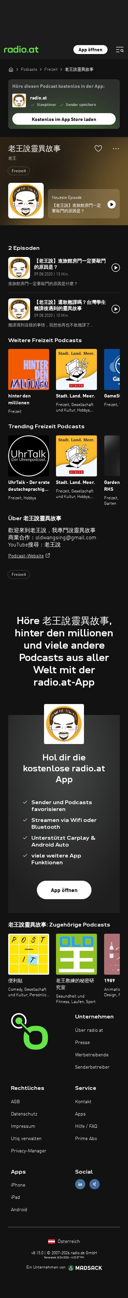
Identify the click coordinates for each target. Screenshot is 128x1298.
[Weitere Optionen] (116, 149)
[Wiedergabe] (112, 204)
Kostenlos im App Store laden (64, 119)
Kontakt (83, 1101)
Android (19, 1209)
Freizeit (19, 171)
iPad (15, 1197)
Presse (82, 1042)
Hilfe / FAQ (86, 1126)
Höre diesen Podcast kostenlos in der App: (58, 86)
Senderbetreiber (92, 1067)
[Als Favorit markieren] (98, 148)
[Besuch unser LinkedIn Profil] (80, 1184)
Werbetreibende (92, 1055)
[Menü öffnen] (120, 49)
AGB (15, 1101)
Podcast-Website (26, 556)
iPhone (18, 1185)
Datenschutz (24, 1114)
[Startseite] (11, 69)
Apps (80, 1114)
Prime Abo (86, 1138)
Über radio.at (89, 1030)
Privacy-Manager (28, 1151)
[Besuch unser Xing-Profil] (94, 1184)
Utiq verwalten (26, 1138)
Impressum (23, 1126)
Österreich (68, 1241)
